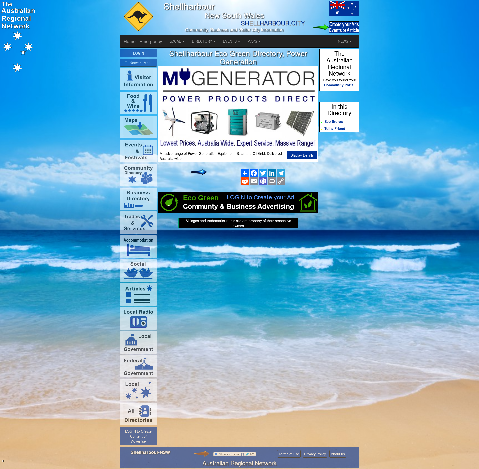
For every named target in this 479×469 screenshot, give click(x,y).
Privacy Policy (315, 454)
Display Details (302, 155)
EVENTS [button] (230, 41)
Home (130, 41)
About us (338, 454)
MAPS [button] (252, 41)
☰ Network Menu (138, 62)
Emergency (150, 41)
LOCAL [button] (176, 41)
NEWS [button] (343, 41)
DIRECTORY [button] (202, 41)
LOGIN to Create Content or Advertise (138, 436)
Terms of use (289, 454)
